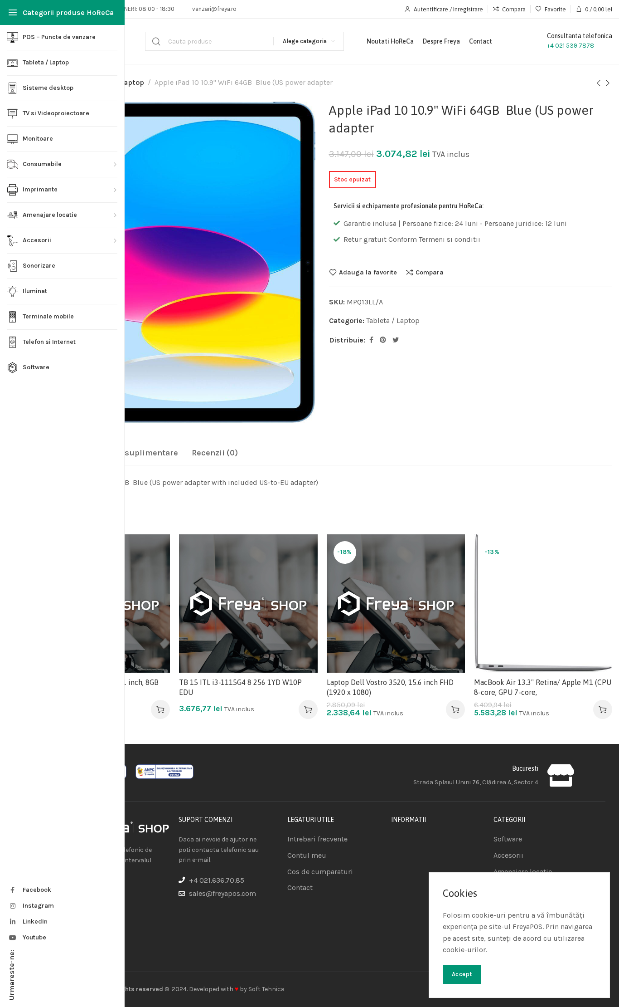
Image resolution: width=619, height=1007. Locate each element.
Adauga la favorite (368, 272)
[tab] (131, 453)
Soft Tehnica (266, 989)
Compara (430, 272)
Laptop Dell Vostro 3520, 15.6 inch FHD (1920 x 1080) (390, 687)
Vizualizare (154, 595)
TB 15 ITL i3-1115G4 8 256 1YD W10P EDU (240, 687)
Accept (462, 974)
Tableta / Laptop (393, 320)
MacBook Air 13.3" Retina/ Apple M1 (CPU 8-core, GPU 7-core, (542, 687)
